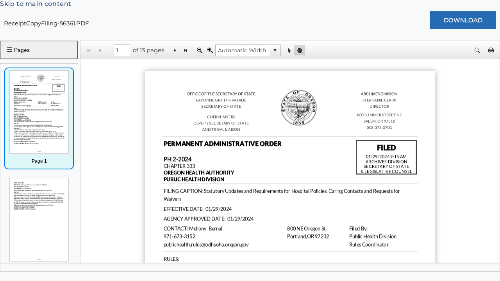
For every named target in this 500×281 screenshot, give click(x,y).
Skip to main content (35, 3)
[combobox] (243, 50)
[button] (275, 50)
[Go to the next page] (175, 50)
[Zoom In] (210, 50)
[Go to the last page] (185, 50)
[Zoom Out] (199, 50)
